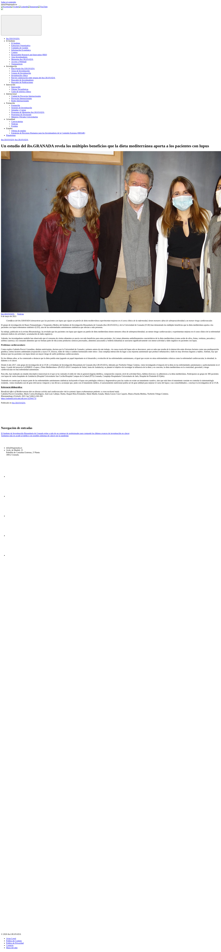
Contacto (9, 945)
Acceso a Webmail (18, 62)
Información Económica (21, 50)
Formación (15, 105)
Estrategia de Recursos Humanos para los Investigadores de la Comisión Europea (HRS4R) (48, 133)
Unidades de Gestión (19, 48)
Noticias (14, 124)
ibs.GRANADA (13, 38)
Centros (14, 52)
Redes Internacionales (20, 101)
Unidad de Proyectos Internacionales (26, 96)
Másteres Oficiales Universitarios (24, 117)
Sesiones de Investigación (21, 108)
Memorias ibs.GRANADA (22, 59)
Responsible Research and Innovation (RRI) (29, 55)
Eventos (14, 126)
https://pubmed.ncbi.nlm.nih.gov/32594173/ (18, 398)
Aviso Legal (11, 938)
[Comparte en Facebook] (20, 422)
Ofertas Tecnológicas (19, 89)
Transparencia (17, 64)
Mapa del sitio (12, 948)
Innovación (15, 87)
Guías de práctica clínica (21, 91)
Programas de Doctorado (21, 115)
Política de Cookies (14, 941)
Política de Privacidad (15, 943)
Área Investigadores (19, 57)
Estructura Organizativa (20, 45)
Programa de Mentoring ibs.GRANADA (27, 112)
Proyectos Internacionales (21, 98)
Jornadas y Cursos (18, 110)
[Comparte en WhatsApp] (137, 422)
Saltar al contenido (8, 2)
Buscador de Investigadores (22, 80)
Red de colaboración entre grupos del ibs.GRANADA (33, 78)
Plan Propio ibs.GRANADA (23, 68)
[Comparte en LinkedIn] (98, 422)
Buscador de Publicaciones (22, 82)
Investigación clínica (19, 75)
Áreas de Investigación (20, 71)
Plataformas (11, 135)
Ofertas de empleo (18, 131)
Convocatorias (17, 121)
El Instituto (15, 43)
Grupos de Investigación (21, 73)
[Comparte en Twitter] (59, 422)
